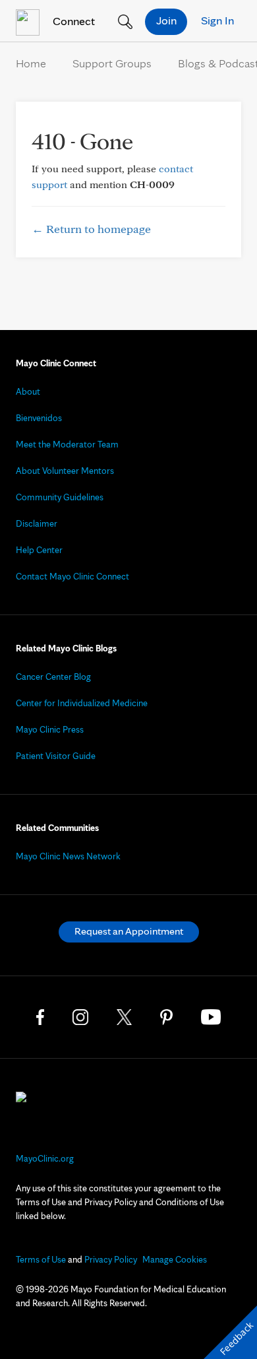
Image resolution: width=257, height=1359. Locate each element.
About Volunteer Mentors (65, 470)
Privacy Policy (110, 1259)
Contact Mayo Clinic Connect (72, 576)
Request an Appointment (128, 931)
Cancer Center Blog (53, 676)
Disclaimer (36, 523)
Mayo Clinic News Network (68, 856)
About (28, 391)
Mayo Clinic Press (50, 729)
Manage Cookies (174, 1259)
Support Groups (112, 63)
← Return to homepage (91, 229)
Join (166, 20)
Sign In (217, 20)
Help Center (39, 550)
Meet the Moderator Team (67, 444)
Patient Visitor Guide (56, 755)
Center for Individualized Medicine (82, 703)
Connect (72, 21)
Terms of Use (41, 1259)
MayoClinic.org (45, 1158)
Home (31, 63)
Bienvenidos (39, 418)
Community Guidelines (59, 497)
